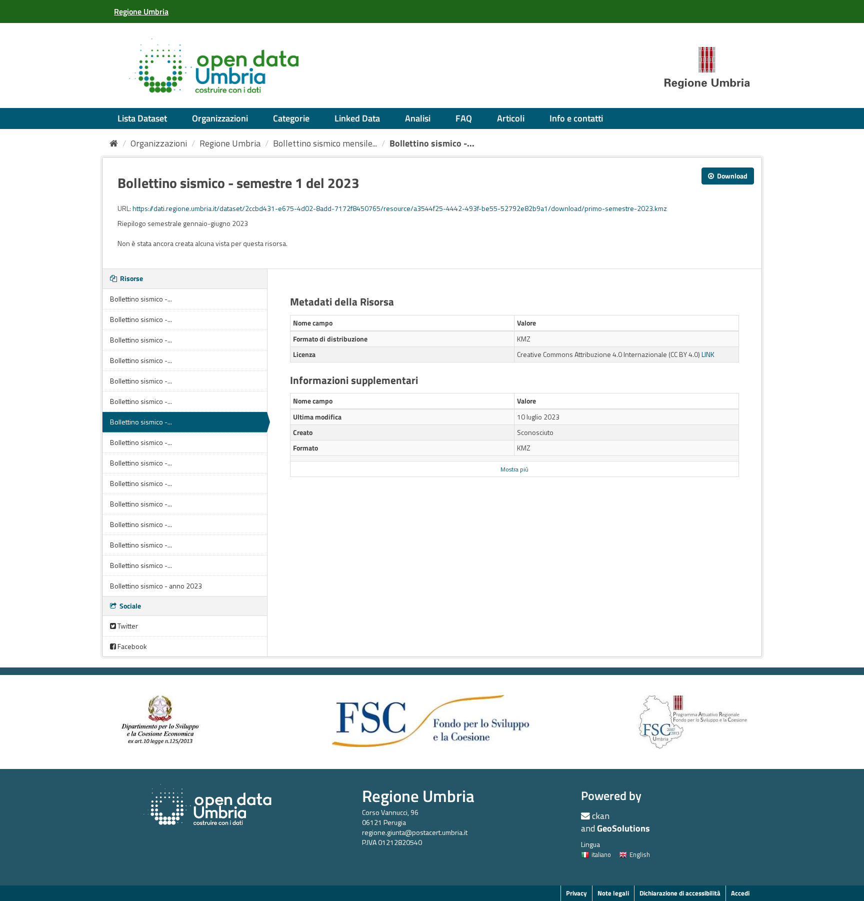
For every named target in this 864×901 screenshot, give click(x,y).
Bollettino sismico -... (432, 143)
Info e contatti (576, 118)
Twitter (127, 625)
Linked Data (357, 118)
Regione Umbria (230, 143)
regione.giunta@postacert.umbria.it (415, 832)
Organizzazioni (220, 118)
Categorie (291, 118)
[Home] (114, 143)
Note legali (613, 893)
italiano (601, 855)
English (640, 855)
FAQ (464, 118)
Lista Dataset (142, 118)
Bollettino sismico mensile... (325, 143)
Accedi (740, 893)
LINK (708, 354)
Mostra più (514, 469)
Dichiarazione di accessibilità (680, 893)
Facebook (131, 646)
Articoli (510, 118)
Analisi (417, 118)
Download (732, 175)
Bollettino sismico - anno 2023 (156, 585)
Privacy (576, 893)
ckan (601, 815)
